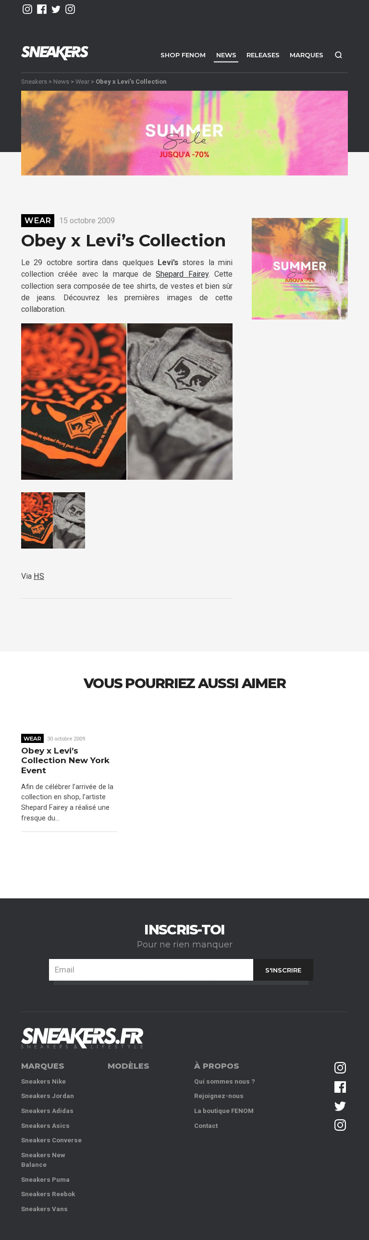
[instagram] (27, 9)
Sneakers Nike (43, 1081)
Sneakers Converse (51, 1140)
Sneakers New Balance (43, 1159)
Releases (263, 55)
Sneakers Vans (44, 1209)
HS (39, 576)
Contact (206, 1125)
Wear (82, 81)
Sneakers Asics (45, 1125)
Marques (306, 55)
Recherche (338, 55)
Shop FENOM (183, 55)
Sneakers (34, 81)
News (226, 55)
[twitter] (56, 9)
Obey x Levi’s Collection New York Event (65, 760)
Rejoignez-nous (219, 1095)
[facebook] (42, 9)
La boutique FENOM (224, 1110)
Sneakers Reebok (48, 1194)
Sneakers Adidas (47, 1110)
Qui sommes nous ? (224, 1081)
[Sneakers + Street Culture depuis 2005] (82, 1038)
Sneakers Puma (45, 1179)
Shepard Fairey (182, 274)
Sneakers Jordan (47, 1095)
